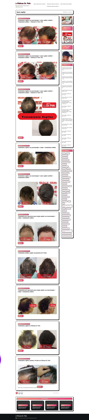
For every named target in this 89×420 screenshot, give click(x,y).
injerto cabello (68, 170)
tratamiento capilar (66, 228)
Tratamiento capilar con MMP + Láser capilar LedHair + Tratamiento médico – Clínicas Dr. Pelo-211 (67, 111)
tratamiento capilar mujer (67, 233)
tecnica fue (68, 208)
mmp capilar (65, 201)
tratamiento (64, 226)
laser (70, 186)
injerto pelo (64, 183)
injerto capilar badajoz (66, 177)
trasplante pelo (65, 221)
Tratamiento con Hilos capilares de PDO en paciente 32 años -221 (67, 68)
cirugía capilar (65, 155)
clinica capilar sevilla (66, 162)
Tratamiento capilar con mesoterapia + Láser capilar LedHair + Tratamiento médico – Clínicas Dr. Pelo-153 (35, 92)
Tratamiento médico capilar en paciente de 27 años (32, 253)
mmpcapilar (64, 199)
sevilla (64, 208)
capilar (68, 153)
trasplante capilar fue (66, 219)
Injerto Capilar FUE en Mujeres (66, 3)
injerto (64, 170)
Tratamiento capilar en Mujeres (53, 6)
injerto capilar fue (65, 179)
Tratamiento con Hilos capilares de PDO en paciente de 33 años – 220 (67, 73)
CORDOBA (64, 164)
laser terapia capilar (66, 190)
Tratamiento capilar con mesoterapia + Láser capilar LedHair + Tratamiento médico (35, 176)
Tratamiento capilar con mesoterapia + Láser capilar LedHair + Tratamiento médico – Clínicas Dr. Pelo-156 (35, 56)
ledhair (64, 192)
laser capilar (65, 188)
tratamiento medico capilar (67, 235)
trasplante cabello (66, 213)
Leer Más (20, 46)
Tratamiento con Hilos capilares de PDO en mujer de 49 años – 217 (67, 86)
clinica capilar (65, 157)
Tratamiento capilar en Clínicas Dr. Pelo (29, 326)
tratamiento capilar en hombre (66, 231)
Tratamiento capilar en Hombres (53, 3)
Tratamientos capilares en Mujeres (23, 145)
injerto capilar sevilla (66, 181)
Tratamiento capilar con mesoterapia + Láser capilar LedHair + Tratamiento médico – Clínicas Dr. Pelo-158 (35, 21)
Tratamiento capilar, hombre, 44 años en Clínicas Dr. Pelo (34, 360)
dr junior (64, 168)
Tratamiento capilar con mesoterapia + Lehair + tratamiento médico (37, 147)
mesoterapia (64, 194)
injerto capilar (65, 175)
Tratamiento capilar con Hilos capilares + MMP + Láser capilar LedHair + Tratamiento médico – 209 (67, 120)
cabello (64, 153)
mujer (69, 201)
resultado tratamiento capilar (66, 206)
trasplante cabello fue (66, 215)
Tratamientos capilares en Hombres (24, 18)
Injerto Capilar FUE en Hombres (39, 3)
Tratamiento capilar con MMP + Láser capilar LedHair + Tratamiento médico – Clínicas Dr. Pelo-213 (67, 102)
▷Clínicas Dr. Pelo (23, 3)
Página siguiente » (56, 392)
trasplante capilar (65, 217)
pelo (63, 203)
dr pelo (68, 168)
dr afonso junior (65, 166)
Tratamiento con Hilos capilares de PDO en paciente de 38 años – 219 (67, 77)
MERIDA (68, 192)
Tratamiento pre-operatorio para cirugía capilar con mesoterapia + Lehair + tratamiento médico (36, 217)
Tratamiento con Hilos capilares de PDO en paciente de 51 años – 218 (67, 82)
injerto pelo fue (65, 186)
